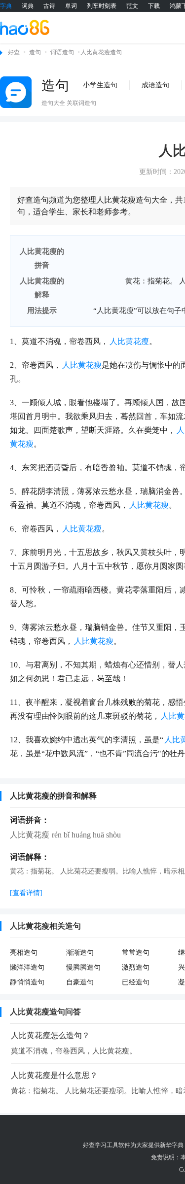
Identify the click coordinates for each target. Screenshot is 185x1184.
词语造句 (62, 52)
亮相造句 (23, 952)
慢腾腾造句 (83, 967)
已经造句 (135, 982)
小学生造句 (100, 85)
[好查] (24, 27)
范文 (132, 5)
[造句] (16, 92)
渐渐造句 (80, 952)
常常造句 (135, 952)
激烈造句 (135, 967)
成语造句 (155, 85)
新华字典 (172, 1145)
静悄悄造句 (27, 982)
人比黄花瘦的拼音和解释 (53, 796)
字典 (6, 5)
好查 (14, 52)
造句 (35, 52)
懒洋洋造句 (27, 967)
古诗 (49, 5)
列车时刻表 (101, 5)
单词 (71, 5)
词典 (28, 5)
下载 (154, 5)
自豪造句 (80, 982)
